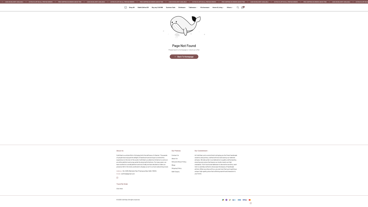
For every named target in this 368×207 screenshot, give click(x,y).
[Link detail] (117, 178)
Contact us (175, 155)
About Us (175, 158)
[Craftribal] (126, 7)
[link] (13, 2)
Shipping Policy (177, 168)
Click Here (119, 188)
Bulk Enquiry (175, 171)
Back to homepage (185, 56)
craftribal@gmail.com (125, 174)
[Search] (238, 7)
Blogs (173, 165)
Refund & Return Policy (179, 162)
